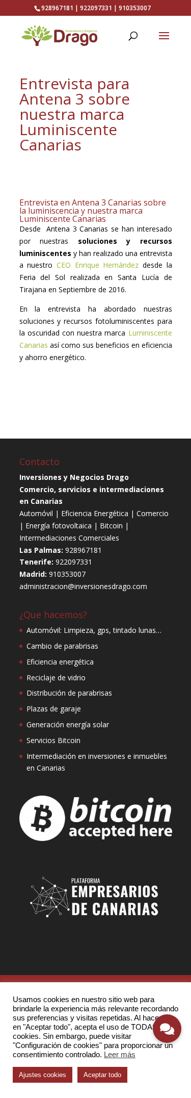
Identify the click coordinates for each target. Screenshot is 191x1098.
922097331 (96, 8)
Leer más (119, 1055)
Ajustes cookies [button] (42, 1075)
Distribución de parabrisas (69, 693)
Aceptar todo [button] (102, 1075)
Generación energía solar (67, 724)
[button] (167, 1028)
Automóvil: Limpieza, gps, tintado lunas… (93, 630)
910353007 (135, 8)
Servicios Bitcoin (53, 740)
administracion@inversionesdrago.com (83, 586)
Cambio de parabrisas (62, 646)
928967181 (57, 8)
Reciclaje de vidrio (56, 677)
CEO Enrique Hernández (98, 265)
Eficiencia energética (60, 662)
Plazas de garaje (53, 708)
